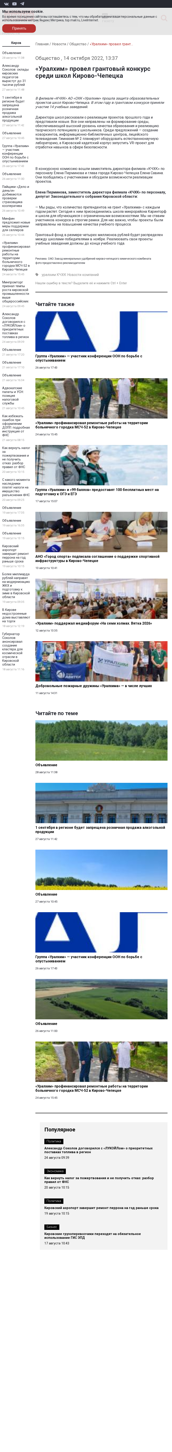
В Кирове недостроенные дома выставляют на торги (16, 615)
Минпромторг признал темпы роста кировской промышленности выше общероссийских (15, 291)
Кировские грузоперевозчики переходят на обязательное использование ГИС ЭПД (92, 1236)
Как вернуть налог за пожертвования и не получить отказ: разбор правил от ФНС (16, 457)
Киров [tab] (16, 43)
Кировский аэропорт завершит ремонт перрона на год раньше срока (15, 553)
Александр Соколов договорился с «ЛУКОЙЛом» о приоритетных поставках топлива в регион (15, 325)
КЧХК (61, 275)
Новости (59, 44)
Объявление (11, 53)
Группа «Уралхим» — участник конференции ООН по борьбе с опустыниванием (15, 153)
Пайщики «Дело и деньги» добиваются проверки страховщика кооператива (15, 196)
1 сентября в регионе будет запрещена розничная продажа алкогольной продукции (13, 109)
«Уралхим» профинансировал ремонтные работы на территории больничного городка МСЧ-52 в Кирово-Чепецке (16, 256)
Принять (19, 28)
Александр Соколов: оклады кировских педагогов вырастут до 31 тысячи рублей (15, 75)
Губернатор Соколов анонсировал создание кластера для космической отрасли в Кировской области (12, 649)
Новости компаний (83, 275)
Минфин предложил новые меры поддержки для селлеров (16, 224)
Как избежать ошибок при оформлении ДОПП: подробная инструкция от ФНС (16, 425)
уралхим (49, 275)
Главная (42, 44)
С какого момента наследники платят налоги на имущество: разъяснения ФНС (16, 487)
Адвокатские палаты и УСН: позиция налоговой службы (13, 395)
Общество (77, 44)
